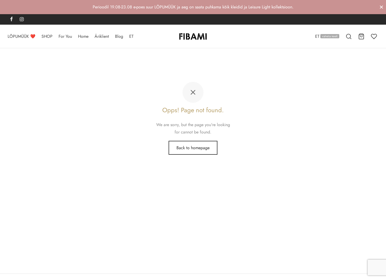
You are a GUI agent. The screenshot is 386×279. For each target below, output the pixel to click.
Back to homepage (193, 148)
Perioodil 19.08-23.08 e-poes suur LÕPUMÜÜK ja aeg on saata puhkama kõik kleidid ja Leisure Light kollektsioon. (193, 7)
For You (65, 36)
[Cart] (361, 36)
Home (83, 36)
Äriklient (102, 36)
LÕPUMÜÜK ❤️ (21, 36)
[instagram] (22, 19)
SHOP (47, 36)
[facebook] (11, 19)
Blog (119, 36)
